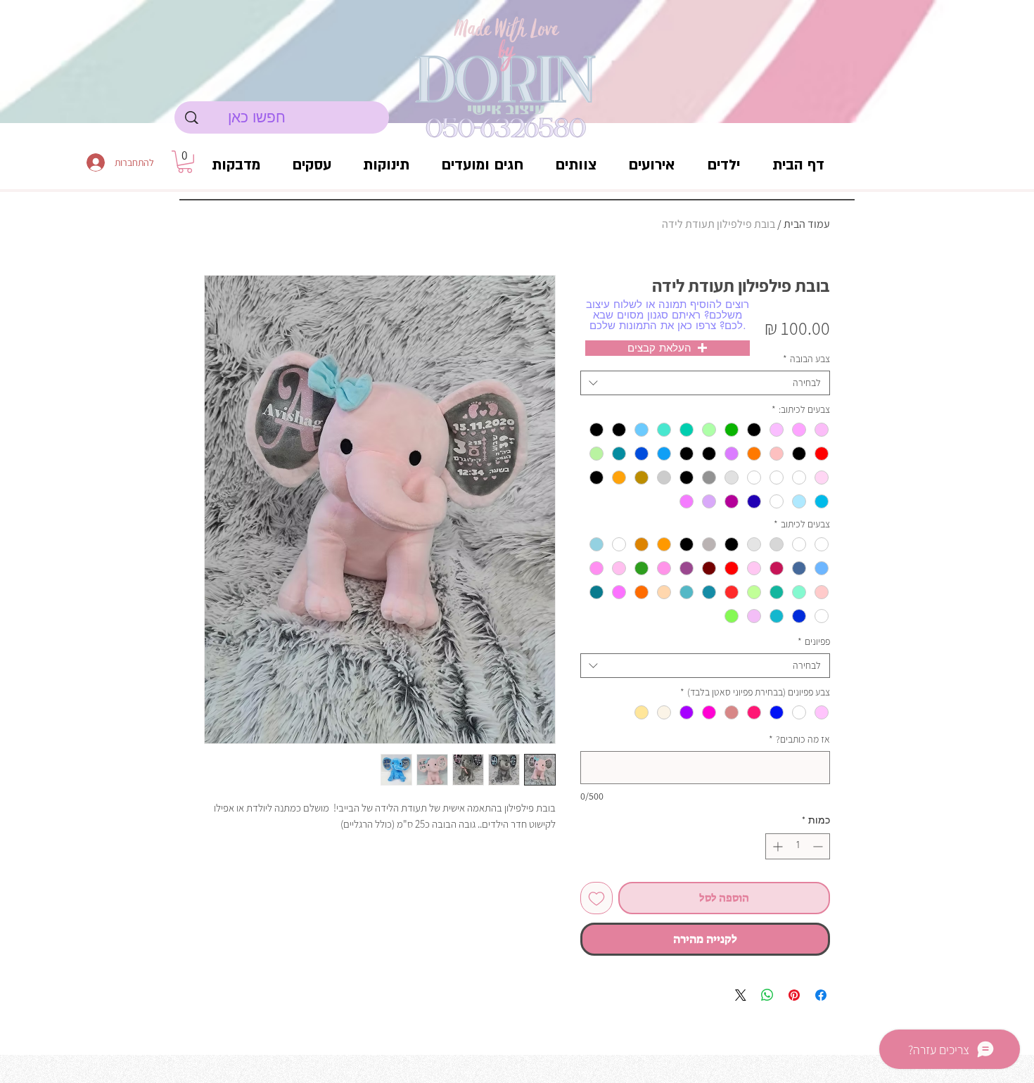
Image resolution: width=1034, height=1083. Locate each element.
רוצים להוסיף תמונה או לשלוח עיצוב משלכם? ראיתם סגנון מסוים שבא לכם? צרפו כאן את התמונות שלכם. (667, 315)
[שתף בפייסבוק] (820, 995)
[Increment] (776, 846)
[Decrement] (819, 846)
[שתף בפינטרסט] (794, 995)
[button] (185, 161)
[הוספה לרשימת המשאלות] (596, 898)
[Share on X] (740, 995)
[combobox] (705, 383)
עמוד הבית (807, 224)
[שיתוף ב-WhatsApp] (767, 995)
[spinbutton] (797, 846)
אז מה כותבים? (799, 739)
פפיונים (814, 642)
